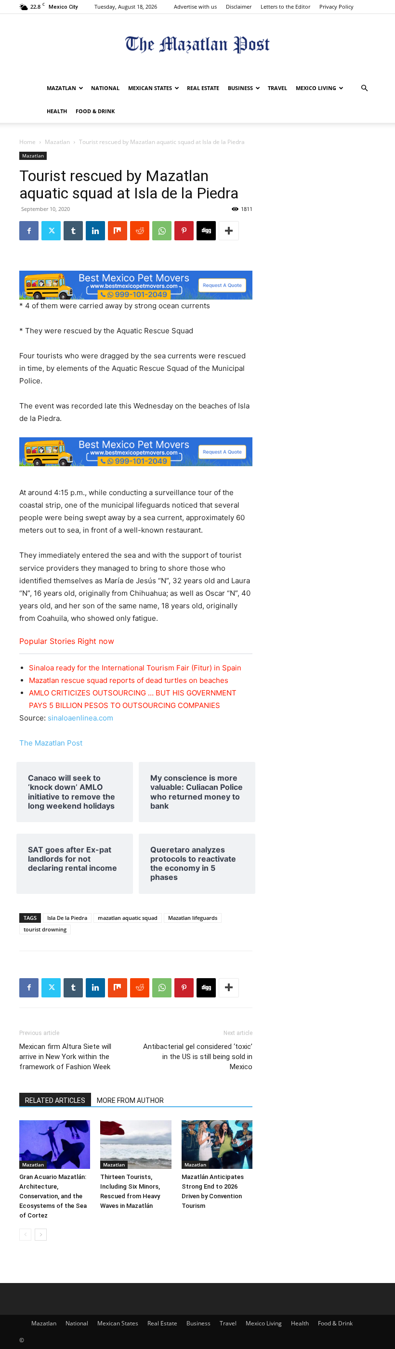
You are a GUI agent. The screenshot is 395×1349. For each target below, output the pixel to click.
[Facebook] (29, 230)
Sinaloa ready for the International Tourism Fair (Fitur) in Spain (135, 667)
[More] (229, 230)
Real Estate (203, 88)
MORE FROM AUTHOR (130, 1100)
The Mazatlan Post (50, 742)
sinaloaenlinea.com (80, 717)
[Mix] (117, 230)
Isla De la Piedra (67, 917)
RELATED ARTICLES (55, 1100)
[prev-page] (25, 1235)
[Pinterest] (184, 230)
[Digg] (206, 230)
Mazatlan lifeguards (192, 917)
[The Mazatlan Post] (197, 46)
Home (27, 142)
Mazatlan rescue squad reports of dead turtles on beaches (128, 680)
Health (57, 111)
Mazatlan (61, 88)
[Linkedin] (95, 230)
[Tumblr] (73, 230)
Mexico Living (316, 88)
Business (240, 88)
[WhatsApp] (161, 230)
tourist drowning (45, 929)
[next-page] (41, 1235)
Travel (277, 88)
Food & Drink (95, 111)
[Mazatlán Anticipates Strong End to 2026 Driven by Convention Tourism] (217, 1144)
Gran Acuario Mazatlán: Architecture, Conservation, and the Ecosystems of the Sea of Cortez (53, 1196)
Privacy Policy (336, 6)
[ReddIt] (139, 230)
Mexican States (150, 88)
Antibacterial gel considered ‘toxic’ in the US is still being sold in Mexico (197, 1056)
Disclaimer (238, 6)
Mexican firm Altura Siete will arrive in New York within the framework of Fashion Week (65, 1056)
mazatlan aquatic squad (128, 917)
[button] (364, 88)
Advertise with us (195, 6)
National (105, 88)
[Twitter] (51, 230)
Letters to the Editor (285, 6)
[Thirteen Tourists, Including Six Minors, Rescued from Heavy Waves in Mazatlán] (135, 1144)
